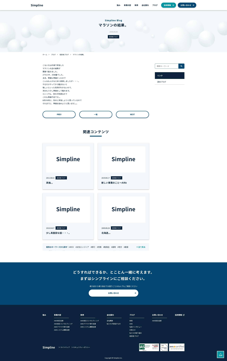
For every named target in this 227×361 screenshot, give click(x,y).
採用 (131, 321)
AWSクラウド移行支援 (62, 327)
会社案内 (145, 5)
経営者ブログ (113, 37)
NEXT (132, 114)
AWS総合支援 (58, 321)
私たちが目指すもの (114, 324)
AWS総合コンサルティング (63, 324)
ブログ (155, 5)
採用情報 (167, 5)
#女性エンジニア (82, 247)
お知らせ (132, 330)
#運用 (113, 247)
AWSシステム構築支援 (62, 330)
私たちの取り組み (135, 333)
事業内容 (127, 5)
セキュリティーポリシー (81, 347)
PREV (59, 114)
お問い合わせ (186, 5)
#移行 (93, 247)
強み (118, 5)
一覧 (96, 114)
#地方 (120, 247)
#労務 (99, 247)
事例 (136, 5)
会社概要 (110, 321)
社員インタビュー (135, 327)
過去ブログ (161, 81)
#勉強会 (106, 247)
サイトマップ (65, 347)
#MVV (71, 247)
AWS (131, 324)
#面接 (126, 247)
